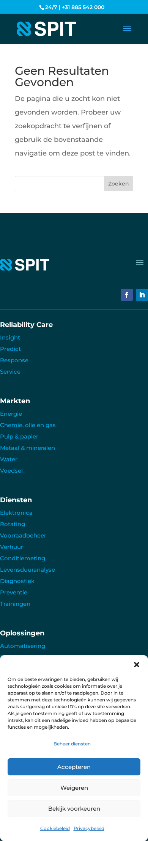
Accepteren (74, 766)
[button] (136, 664)
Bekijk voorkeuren (74, 808)
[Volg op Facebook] (127, 295)
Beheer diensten (72, 744)
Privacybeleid (89, 828)
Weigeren (74, 787)
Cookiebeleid (55, 828)
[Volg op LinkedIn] (142, 295)
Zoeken (118, 183)
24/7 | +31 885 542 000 (74, 7)
